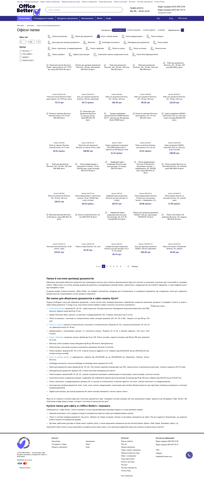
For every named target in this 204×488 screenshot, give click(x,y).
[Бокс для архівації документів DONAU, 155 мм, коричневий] (145, 226)
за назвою (161, 30)
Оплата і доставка (120, 2)
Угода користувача (105, 2)
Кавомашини (87, 18)
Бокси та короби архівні (59, 357)
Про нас (20, 2)
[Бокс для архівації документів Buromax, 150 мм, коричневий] (88, 76)
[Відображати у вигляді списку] (185, 30)
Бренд (23, 47)
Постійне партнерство (145, 2)
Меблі (99, 18)
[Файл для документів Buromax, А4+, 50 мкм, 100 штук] (116, 76)
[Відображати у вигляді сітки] (182, 30)
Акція (108, 18)
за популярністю (119, 30)
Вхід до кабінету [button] (127, 441)
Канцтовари (24, 18)
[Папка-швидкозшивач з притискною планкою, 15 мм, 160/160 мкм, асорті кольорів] (88, 175)
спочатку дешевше (133, 30)
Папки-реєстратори (56, 308)
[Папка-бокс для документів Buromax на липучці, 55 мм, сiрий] (88, 125)
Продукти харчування (67, 18)
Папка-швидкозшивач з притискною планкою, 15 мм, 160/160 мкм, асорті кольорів (88, 198)
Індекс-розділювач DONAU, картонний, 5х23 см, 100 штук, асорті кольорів (174, 147)
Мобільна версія (24, 468)
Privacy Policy (160, 2)
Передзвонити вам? (164, 13)
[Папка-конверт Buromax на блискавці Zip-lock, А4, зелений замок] (174, 175)
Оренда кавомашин (31, 2)
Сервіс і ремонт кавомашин (50, 2)
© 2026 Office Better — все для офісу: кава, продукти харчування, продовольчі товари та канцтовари (32, 454)
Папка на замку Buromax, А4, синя (88, 246)
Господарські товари (43, 18)
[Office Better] (23, 443)
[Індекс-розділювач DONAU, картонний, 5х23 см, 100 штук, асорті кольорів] (174, 125)
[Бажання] (165, 18)
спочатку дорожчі (149, 30)
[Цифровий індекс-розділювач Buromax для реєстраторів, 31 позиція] (116, 175)
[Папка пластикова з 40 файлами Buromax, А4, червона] (174, 226)
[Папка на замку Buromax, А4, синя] (88, 226)
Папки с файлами (56, 337)
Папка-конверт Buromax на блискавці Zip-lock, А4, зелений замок (174, 198)
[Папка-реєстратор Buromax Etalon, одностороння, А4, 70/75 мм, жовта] (59, 76)
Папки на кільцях (56, 325)
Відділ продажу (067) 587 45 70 (171, 10)
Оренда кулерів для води (71, 2)
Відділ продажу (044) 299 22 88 (171, 7)
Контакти (132, 2)
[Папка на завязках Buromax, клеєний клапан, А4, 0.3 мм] (59, 125)
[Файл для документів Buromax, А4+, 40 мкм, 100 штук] (174, 76)
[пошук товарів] (120, 9)
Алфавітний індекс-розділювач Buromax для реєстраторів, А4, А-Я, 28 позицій (117, 249)
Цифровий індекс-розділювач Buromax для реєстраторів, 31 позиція (117, 198)
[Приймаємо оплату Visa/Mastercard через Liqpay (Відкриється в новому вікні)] (22, 463)
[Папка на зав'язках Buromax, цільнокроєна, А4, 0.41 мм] (145, 125)
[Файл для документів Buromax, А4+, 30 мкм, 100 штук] (145, 76)
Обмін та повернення (89, 2)
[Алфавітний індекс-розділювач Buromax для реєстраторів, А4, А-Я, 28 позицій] (116, 226)
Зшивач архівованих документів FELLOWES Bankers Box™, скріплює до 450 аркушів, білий (116, 147)
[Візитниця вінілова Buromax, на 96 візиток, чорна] (59, 226)
